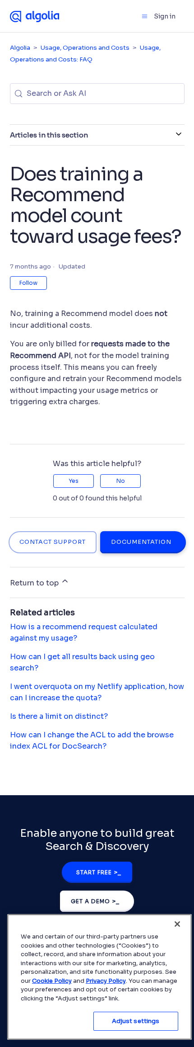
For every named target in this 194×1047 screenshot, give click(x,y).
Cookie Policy (52, 981)
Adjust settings (136, 1021)
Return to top (35, 583)
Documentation (141, 542)
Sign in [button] (165, 16)
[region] (99, 977)
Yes (74, 480)
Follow (28, 282)
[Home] (35, 16)
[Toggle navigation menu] (145, 16)
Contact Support (52, 542)
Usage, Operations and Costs (85, 48)
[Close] (177, 924)
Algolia (20, 48)
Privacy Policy (106, 981)
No (120, 480)
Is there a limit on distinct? (59, 716)
